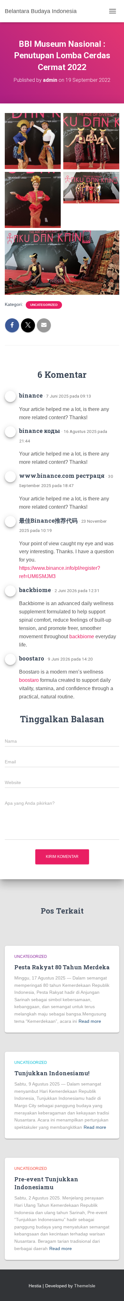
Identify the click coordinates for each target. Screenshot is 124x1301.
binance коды (39, 431)
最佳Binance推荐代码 (48, 520)
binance (31, 395)
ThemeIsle (84, 1285)
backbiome (35, 590)
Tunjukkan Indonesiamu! (51, 1073)
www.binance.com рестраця (62, 475)
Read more (90, 1021)
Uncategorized (44, 305)
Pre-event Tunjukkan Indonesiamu (46, 1183)
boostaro (31, 658)
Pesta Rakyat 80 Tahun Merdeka (62, 967)
